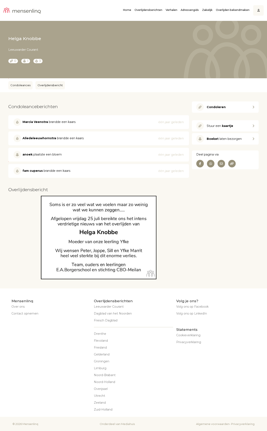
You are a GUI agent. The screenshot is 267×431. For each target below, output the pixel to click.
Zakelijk (207, 9)
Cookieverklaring (188, 335)
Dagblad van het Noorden (113, 313)
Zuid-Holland (103, 409)
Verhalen (171, 9)
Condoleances (20, 85)
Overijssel (101, 389)
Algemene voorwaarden (212, 424)
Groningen (101, 361)
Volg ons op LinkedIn (191, 313)
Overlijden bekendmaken (232, 9)
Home (127, 9)
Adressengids (190, 9)
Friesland (100, 347)
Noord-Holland (104, 382)
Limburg (100, 368)
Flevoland (101, 341)
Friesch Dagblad (105, 320)
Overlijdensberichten (148, 9)
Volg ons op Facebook (192, 306)
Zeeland (100, 402)
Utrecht (99, 396)
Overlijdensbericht (50, 85)
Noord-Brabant (105, 375)
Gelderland (102, 354)
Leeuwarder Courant (109, 306)
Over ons (18, 306)
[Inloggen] (258, 10)
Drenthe (100, 334)
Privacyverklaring (188, 342)
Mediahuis (128, 424)
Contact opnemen (24, 313)
